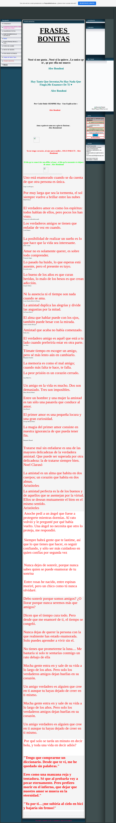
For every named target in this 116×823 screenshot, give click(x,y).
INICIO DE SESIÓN (8, 49)
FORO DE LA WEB (8, 46)
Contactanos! (7, 23)
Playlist (97, 109)
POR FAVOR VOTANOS (10, 53)
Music (93, 109)
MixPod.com (104, 109)
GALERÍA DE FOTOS (9, 31)
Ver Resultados (95, 137)
